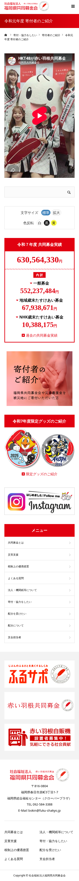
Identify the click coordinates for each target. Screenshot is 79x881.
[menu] (73, 6)
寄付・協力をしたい (25, 35)
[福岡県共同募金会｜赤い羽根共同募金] (26, 6)
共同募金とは (16, 542)
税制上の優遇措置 (18, 566)
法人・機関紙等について (22, 590)
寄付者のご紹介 (51, 35)
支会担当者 (14, 637)
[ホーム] (5, 35)
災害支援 (13, 554)
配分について (16, 625)
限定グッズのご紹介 (41, 474)
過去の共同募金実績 (41, 335)
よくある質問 (16, 578)
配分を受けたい (17, 613)
